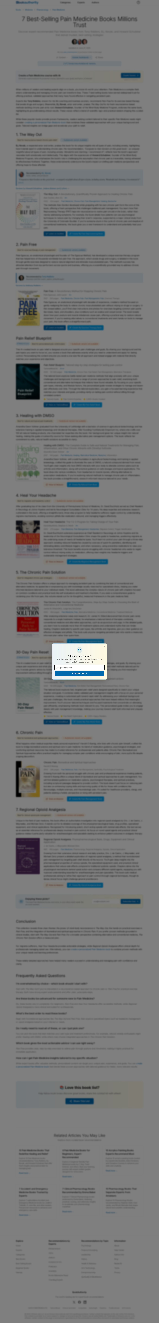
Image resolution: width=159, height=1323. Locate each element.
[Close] (104, 646)
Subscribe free (78, 673)
